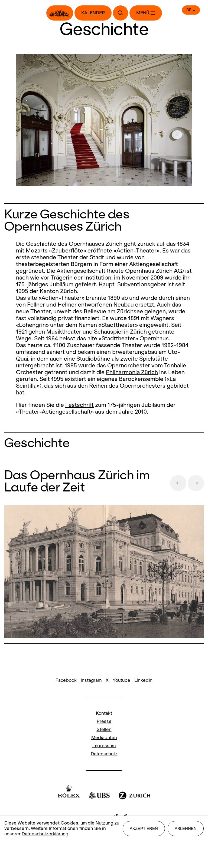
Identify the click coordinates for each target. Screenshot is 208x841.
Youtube (121, 680)
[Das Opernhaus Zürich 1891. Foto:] (104, 572)
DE (188, 10)
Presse (104, 721)
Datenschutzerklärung (45, 833)
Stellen (104, 729)
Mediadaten (104, 737)
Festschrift (79, 405)
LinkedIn (143, 680)
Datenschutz (104, 753)
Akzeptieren (144, 828)
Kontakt (104, 713)
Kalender (93, 12)
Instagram (91, 680)
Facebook (66, 680)
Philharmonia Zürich (132, 372)
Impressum (104, 745)
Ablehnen (186, 828)
